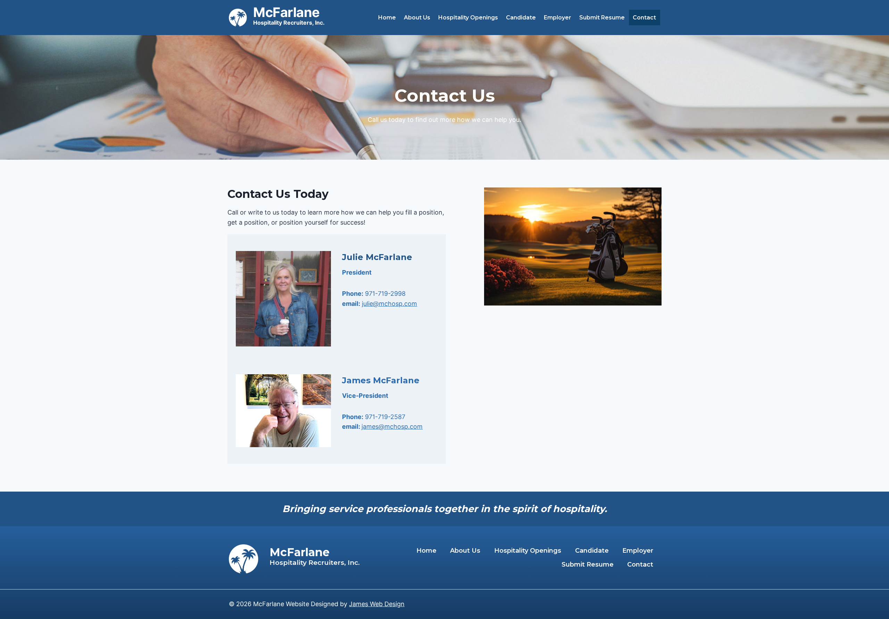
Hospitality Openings (468, 17)
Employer (557, 17)
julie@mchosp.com (389, 303)
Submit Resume (602, 17)
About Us (417, 17)
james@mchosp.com (392, 426)
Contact (644, 17)
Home (387, 17)
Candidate (521, 17)
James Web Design (377, 604)
